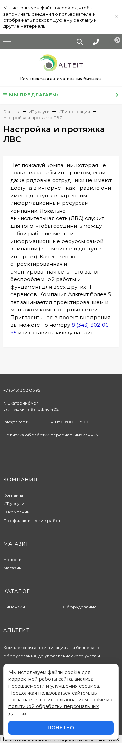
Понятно (61, 727)
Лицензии (14, 606)
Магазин (12, 567)
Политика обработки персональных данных (50, 434)
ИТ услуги (13, 503)
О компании (16, 512)
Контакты (13, 495)
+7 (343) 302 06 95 (21, 390)
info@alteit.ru (16, 421)
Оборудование (80, 606)
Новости (12, 559)
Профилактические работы (33, 520)
